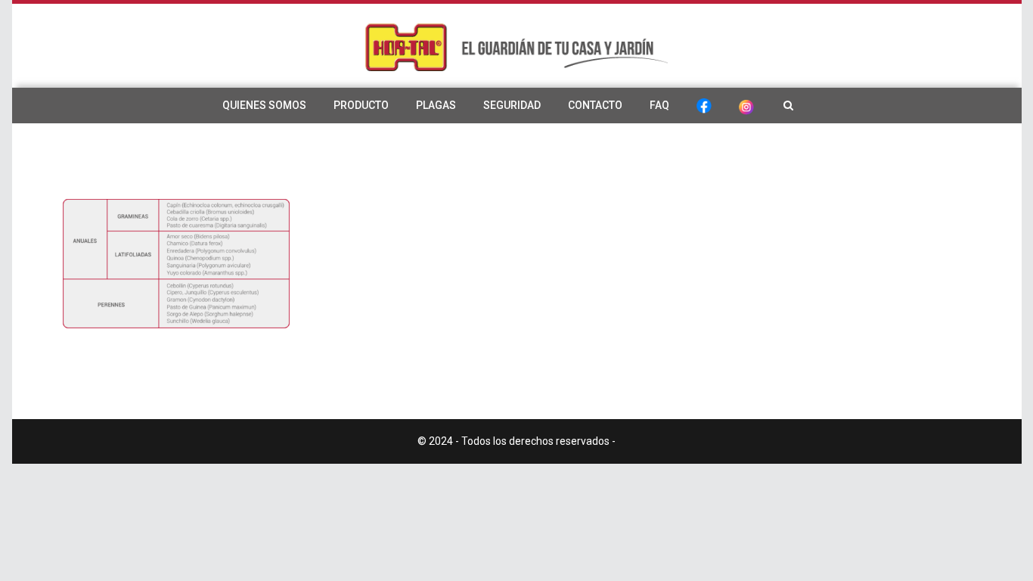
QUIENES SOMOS (264, 105)
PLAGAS (436, 105)
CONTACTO (595, 105)
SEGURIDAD (512, 105)
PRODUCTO (361, 105)
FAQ (659, 105)
